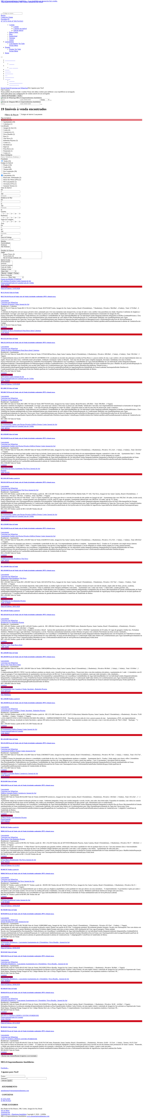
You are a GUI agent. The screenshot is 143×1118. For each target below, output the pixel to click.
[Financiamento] (7, 262)
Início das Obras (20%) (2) (12, 180)
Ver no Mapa (5, 1110)
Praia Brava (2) (8, 149)
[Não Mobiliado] (5, 247)
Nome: (3, 1076)
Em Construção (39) (10, 171)
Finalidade (4, 159)
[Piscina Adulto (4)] (21, 256)
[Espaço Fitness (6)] (21, 254)
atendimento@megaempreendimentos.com (15, 1090)
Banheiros (4, 215)
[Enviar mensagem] (51, 100)
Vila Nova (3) (7, 138)
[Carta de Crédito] (7, 267)
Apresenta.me (5, 1112)
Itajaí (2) (6, 147)
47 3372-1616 (6, 21)
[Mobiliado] (5, 245)
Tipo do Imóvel (6, 118)
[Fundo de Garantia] (7, 265)
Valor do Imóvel (6, 188)
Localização (5, 126)
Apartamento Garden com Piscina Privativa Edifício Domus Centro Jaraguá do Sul (28, 446)
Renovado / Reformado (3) (12, 177)
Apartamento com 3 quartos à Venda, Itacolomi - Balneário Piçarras (23, 710)
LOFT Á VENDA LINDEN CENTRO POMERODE (19, 1039)
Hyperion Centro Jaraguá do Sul (11, 400)
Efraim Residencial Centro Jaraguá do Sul (14, 922)
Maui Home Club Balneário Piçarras (13, 839)
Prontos (11, 49)
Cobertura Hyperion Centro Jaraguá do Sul (15, 304)
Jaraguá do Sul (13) (9, 128)
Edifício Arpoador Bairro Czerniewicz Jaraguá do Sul (18, 793)
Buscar (4, 273)
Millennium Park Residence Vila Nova (13, 578)
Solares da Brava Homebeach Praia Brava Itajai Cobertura (20, 350)
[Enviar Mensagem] (41, 104)
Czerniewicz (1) (8, 132)
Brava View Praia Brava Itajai (11, 665)
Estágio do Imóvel (7, 163)
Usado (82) (7, 167)
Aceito (20, 96)
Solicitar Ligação (7, 1080)
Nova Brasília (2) (9, 134)
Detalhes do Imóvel (7, 250)
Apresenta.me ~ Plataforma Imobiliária (13, 1114)
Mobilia (3, 241)
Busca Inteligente (6, 155)
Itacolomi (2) (7, 145)
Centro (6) (6, 130)
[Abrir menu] (2, 56)
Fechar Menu (13, 45)
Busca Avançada (6, 275)
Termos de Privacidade (9, 96)
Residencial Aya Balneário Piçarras (12, 622)
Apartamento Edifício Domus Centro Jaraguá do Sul (18, 751)
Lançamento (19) (9, 175)
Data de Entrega (6, 237)
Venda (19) (7, 161)
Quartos (3, 211)
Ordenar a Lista (6, 269)
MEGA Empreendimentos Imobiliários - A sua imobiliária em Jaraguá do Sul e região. (29, 1)
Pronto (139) (7, 165)
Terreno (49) (7, 169)
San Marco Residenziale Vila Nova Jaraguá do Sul (17, 881)
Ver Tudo (21, 43)
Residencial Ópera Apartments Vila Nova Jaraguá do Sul (19, 490)
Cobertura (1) (7, 124)
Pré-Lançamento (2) (10, 182)
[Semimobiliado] (5, 243)
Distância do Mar (6, 198)
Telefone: (4, 1078)
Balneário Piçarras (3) (10, 140)
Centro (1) (6, 142)
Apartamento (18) (9, 122)
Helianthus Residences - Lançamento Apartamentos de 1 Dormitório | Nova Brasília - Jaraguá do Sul (34, 1000)
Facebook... (5, 1068)
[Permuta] (7, 264)
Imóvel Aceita (5, 260)
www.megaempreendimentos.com (38, 1116)
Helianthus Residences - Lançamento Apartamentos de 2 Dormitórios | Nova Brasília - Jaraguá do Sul (34, 964)
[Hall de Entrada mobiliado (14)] (21, 258)
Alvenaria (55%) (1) (10, 184)
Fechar (16, 273)
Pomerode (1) (7, 151)
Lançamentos (13, 43)
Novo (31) (6, 173)
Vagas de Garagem (7, 219)
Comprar (4, 327)
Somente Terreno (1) (10, 186)
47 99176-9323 (17, 21)
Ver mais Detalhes (7, 329)
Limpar (10, 273)
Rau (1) (5, 136)
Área (2, 223)
